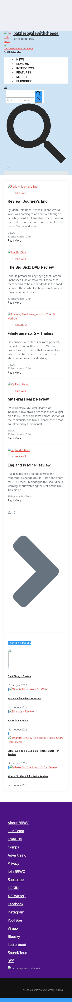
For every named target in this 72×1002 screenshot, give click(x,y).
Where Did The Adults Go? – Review (28, 776)
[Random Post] (5, 88)
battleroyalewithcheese (36, 33)
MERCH (21, 77)
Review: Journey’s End (28, 201)
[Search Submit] (38, 96)
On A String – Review (19, 676)
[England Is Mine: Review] (19, 450)
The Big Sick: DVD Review (31, 267)
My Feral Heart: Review (28, 399)
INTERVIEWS (25, 68)
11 (14, 512)
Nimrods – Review (18, 720)
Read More (14, 240)
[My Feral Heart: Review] (18, 384)
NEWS (20, 59)
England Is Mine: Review (29, 465)
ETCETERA (21, 324)
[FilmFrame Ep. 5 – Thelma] (36, 318)
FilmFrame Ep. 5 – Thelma (30, 333)
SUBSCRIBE (24, 81)
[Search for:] (24, 100)
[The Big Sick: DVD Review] (17, 252)
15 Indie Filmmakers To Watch (24, 698)
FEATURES (23, 72)
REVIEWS (22, 64)
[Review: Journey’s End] (22, 186)
